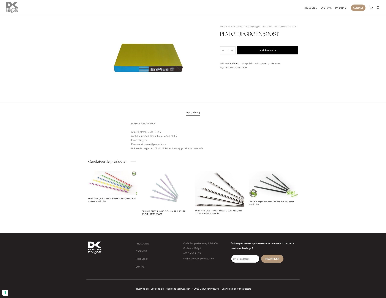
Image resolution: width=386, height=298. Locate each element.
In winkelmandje (267, 50)
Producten (310, 7)
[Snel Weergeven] (118, 187)
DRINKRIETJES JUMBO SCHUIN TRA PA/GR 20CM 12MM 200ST (163, 212)
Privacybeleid (142, 288)
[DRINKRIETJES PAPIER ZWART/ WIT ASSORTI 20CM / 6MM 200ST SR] (219, 189)
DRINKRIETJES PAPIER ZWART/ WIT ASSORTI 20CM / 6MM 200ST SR (218, 212)
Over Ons (326, 7)
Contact (358, 7)
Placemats (268, 27)
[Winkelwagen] (371, 8)
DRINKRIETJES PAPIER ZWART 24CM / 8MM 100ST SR (271, 202)
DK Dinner (142, 259)
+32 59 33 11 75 (192, 253)
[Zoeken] (378, 8)
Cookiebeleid (157, 288)
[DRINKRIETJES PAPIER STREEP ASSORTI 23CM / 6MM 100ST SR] (112, 183)
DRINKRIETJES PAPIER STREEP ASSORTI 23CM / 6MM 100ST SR (112, 200)
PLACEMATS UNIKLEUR (236, 67)
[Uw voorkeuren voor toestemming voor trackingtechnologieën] (5, 293)
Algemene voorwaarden (178, 288)
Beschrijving (193, 112)
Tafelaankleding (235, 27)
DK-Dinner (341, 7)
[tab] (193, 112)
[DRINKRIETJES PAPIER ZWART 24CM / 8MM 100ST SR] (273, 184)
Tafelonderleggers (253, 27)
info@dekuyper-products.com (198, 258)
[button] (108, 187)
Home (222, 27)
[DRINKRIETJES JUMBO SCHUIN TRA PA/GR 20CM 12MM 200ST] (166, 189)
